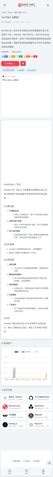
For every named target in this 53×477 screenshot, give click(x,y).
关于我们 (36, 461)
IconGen (9, 184)
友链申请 (16, 461)
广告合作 (26, 461)
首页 (4, 12)
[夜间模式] (49, 463)
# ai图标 (20, 70)
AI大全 (10, 12)
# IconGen (31, 70)
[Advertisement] (26, 148)
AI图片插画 (17, 12)
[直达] (24, 397)
